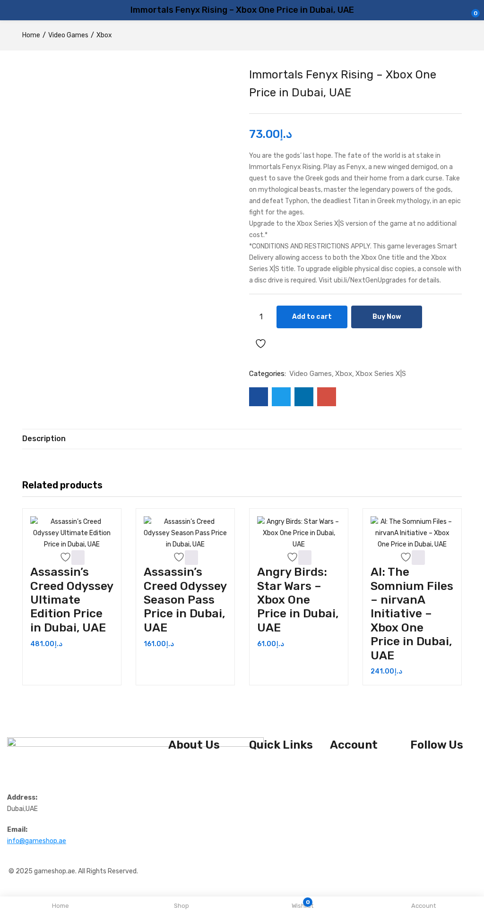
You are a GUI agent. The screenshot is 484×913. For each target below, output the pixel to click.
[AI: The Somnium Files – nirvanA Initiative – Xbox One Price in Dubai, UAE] (412, 533)
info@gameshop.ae (36, 841)
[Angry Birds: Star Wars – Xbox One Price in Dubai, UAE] (298, 533)
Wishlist (343, 767)
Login (338, 790)
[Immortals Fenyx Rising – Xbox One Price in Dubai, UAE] (258, 396)
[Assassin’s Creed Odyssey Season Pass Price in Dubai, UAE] (185, 533)
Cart (337, 779)
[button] (78, 557)
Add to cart (312, 317)
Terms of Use (269, 790)
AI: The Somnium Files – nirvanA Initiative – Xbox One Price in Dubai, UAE (412, 613)
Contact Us (185, 779)
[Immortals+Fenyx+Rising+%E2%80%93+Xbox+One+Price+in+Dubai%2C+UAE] (281, 396)
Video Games (68, 35)
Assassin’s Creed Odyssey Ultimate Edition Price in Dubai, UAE (71, 599)
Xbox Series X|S (380, 373)
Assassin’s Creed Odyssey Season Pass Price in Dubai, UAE (185, 599)
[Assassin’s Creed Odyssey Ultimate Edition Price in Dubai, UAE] (71, 533)
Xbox (104, 35)
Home (31, 35)
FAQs (175, 790)
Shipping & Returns (279, 767)
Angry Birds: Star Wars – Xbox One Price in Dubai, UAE (297, 599)
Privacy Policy (270, 779)
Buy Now (386, 317)
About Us (183, 767)
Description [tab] (44, 438)
